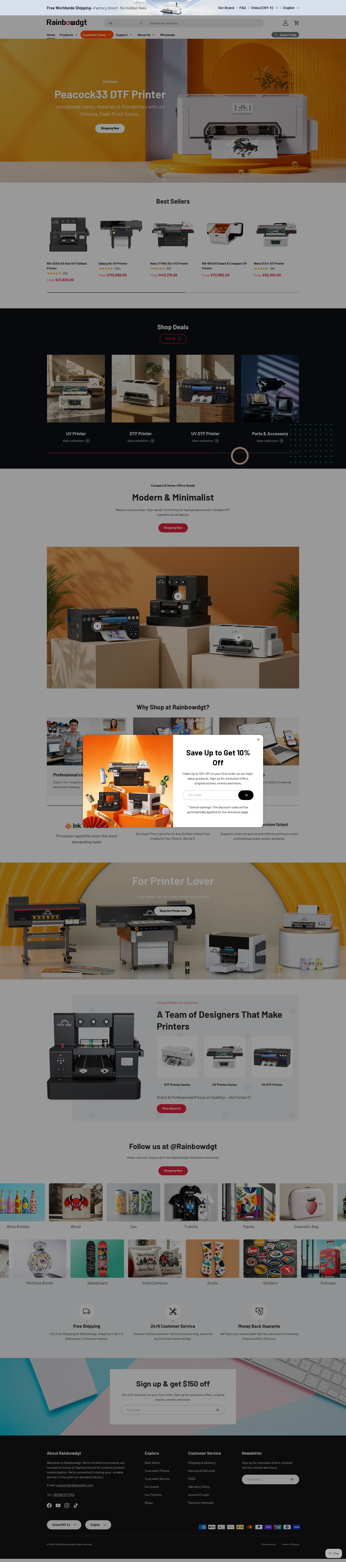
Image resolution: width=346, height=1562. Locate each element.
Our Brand (226, 7)
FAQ (242, 7)
